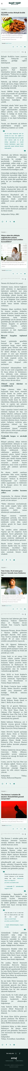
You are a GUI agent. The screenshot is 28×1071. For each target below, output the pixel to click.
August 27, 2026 (8, 887)
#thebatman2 (20, 877)
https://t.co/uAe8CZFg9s (10, 917)
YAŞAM (3, 8)
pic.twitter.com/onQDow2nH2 (12, 881)
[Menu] (1, 3)
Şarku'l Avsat (8, 42)
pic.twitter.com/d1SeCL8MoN (12, 919)
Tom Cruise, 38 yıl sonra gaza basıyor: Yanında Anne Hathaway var (13, 572)
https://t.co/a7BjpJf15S (10, 879)
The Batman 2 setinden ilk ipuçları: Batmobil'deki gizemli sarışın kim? (12, 795)
